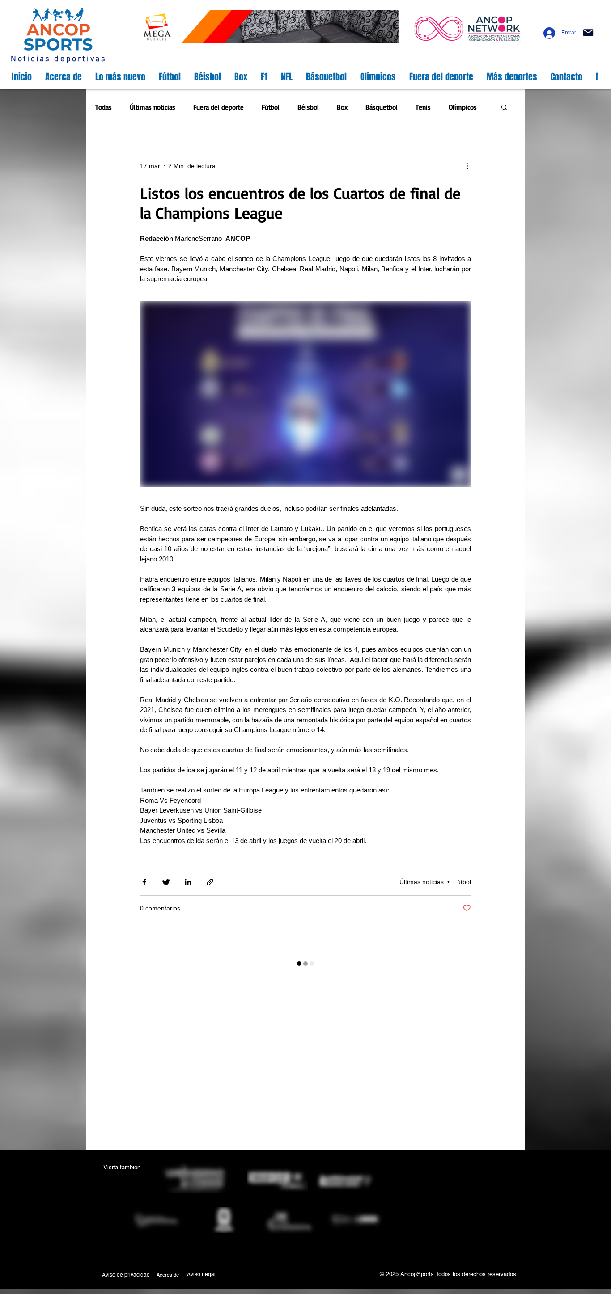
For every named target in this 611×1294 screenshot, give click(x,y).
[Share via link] (210, 882)
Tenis (423, 107)
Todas (103, 107)
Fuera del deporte (218, 107)
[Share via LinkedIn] (188, 882)
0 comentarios (160, 908)
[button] (504, 108)
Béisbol (308, 107)
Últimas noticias (152, 107)
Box (342, 107)
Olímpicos (463, 107)
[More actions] (470, 166)
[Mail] (588, 32)
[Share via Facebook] (144, 882)
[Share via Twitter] (166, 882)
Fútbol (271, 107)
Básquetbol (381, 107)
